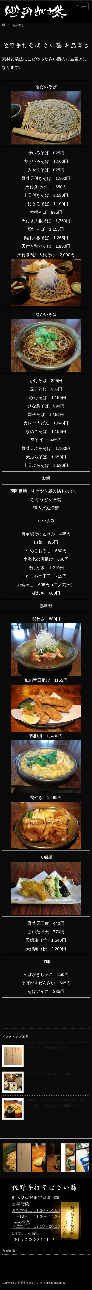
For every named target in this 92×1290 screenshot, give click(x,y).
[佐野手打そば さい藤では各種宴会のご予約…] (53, 1157)
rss (5, 1270)
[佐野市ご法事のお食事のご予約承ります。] (68, 1157)
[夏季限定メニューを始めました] (9, 1157)
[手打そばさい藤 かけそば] (46, 368)
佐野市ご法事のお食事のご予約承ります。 (53, 1073)
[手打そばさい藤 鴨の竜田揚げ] (46, 727)
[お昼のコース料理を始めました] (24, 1157)
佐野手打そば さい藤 (30, 1282)
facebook (12, 1270)
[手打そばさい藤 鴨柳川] (46, 789)
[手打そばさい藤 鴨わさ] (46, 672)
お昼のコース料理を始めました (46, 1047)
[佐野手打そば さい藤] (36, 12)
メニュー (80, 6)
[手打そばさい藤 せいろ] (46, 140)
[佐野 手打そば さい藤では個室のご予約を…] (82, 1157)
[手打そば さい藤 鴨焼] (46, 844)
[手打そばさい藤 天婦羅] (46, 910)
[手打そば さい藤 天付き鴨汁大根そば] (46, 302)
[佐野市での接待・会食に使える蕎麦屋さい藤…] (39, 1157)
